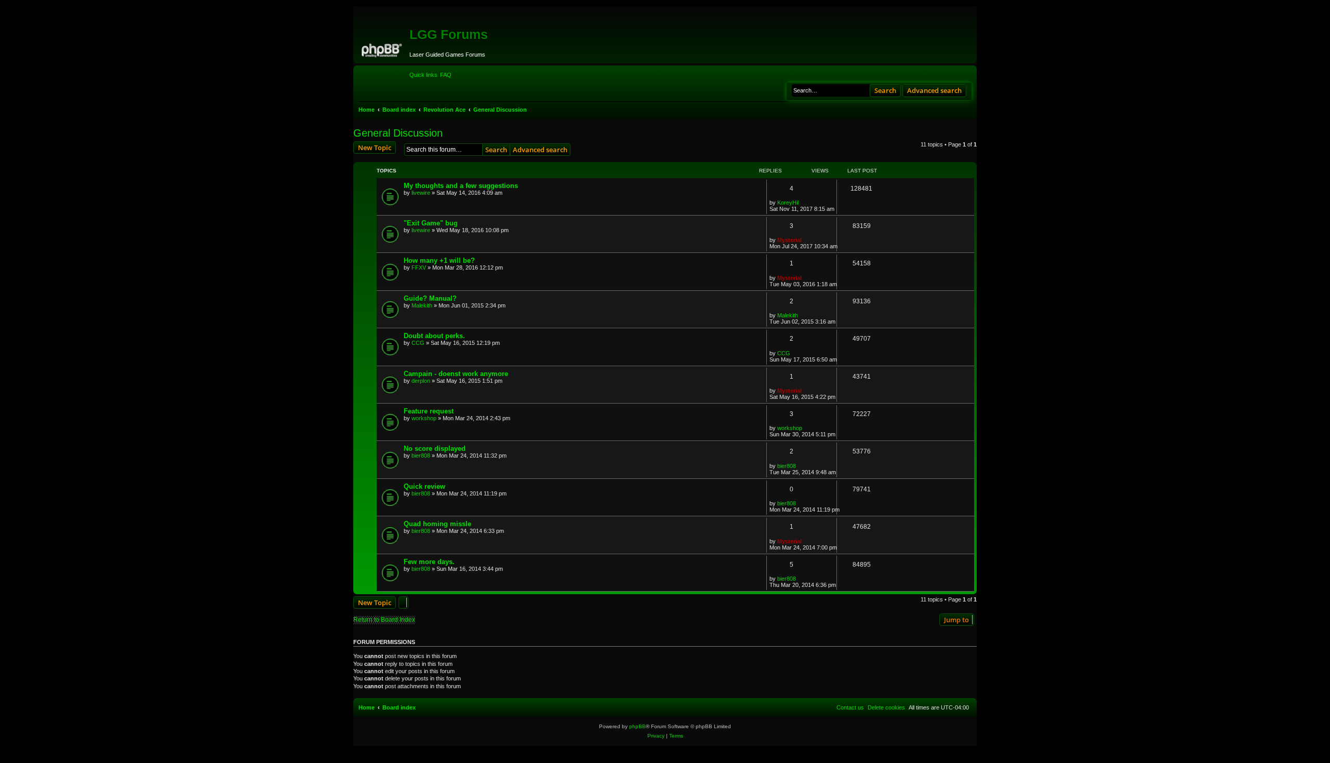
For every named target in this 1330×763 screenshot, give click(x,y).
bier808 (420, 455)
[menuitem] (445, 75)
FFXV (418, 267)
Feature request (429, 411)
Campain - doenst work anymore (456, 374)
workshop (423, 418)
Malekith (421, 305)
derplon (420, 381)
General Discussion (398, 133)
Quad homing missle (437, 524)
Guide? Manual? (430, 298)
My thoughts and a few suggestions (461, 186)
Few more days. (429, 562)
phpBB (637, 726)
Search (885, 90)
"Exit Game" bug (431, 223)
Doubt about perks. (434, 336)
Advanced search (934, 90)
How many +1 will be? (439, 260)
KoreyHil (788, 202)
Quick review (424, 486)
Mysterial (789, 240)
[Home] (382, 49)
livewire (420, 193)
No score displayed (435, 448)
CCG (417, 343)
